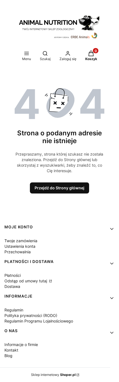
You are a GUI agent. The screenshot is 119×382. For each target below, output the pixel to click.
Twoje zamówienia (20, 240)
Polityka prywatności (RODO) (30, 315)
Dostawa (12, 286)
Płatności (12, 275)
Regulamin (13, 310)
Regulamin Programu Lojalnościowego (38, 321)
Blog (8, 355)
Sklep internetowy (53, 375)
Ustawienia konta (19, 246)
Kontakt (11, 350)
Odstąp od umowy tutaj (26, 280)
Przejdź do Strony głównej (59, 187)
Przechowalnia (17, 251)
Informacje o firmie (21, 344)
